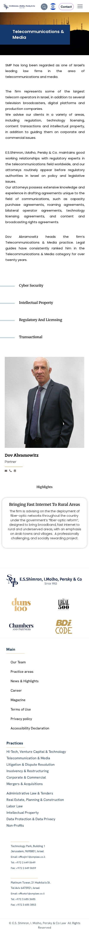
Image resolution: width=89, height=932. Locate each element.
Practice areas (22, 671)
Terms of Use (21, 709)
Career (16, 690)
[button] (80, 7)
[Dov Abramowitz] (44, 402)
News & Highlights (25, 681)
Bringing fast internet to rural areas (44, 504)
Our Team (18, 662)
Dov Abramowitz (22, 455)
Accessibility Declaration (30, 728)
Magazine (18, 700)
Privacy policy (21, 719)
